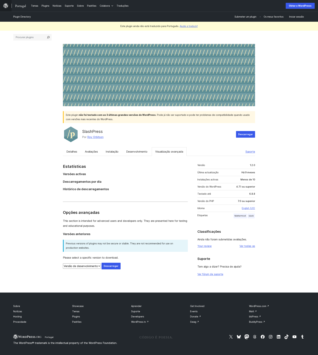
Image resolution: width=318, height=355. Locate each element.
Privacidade (19, 321)
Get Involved (197, 306)
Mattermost (240, 216)
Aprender (136, 306)
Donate (195, 316)
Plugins (76, 316)
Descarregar (245, 134)
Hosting (17, 316)
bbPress (255, 316)
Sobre (16, 306)
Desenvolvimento (136, 151)
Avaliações (91, 151)
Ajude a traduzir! (189, 26)
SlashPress (92, 131)
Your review (204, 246)
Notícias (17, 311)
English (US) (248, 208)
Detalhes (71, 151)
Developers (137, 316)
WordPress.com (259, 306)
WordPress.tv (140, 321)
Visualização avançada (169, 151)
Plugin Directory (22, 16)
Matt (253, 311)
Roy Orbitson (95, 137)
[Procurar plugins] (48, 37)
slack (251, 216)
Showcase (78, 306)
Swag (194, 321)
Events (194, 311)
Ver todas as (247, 246)
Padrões (76, 321)
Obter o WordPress (300, 5)
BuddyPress (257, 321)
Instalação (112, 151)
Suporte (250, 151)
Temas (76, 311)
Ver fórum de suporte (210, 274)
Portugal (49, 337)
